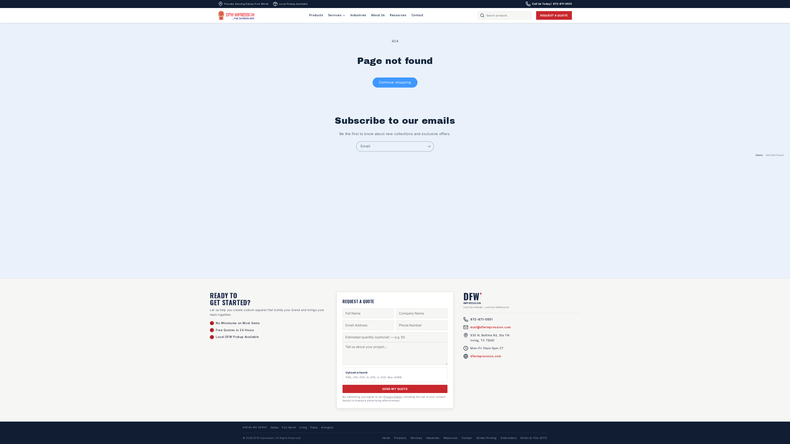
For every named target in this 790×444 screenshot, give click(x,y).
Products (316, 15)
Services (335, 15)
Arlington (327, 427)
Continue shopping (395, 82)
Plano (314, 427)
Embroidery (508, 437)
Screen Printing (486, 437)
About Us (378, 15)
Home (759, 155)
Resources (398, 15)
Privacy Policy (392, 396)
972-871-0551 (481, 319)
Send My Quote (395, 389)
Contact (417, 15)
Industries (358, 15)
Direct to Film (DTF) (533, 437)
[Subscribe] (429, 146)
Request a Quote (554, 15)
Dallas (275, 427)
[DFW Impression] (236, 15)
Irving (303, 427)
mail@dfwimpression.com (490, 327)
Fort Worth (289, 427)
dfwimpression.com (485, 356)
